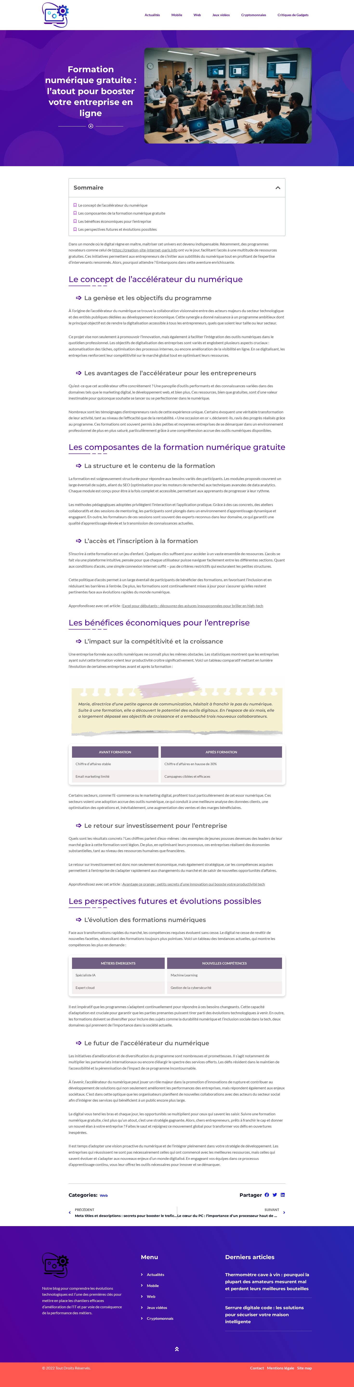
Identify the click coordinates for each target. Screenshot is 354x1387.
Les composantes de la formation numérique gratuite (121, 213)
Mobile (176, 15)
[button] (277, 188)
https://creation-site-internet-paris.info (144, 250)
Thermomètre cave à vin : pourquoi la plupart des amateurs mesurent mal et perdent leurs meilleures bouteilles (267, 1281)
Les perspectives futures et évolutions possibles (117, 229)
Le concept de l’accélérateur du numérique (112, 205)
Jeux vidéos (221, 15)
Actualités (152, 15)
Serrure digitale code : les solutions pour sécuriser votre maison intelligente (264, 1314)
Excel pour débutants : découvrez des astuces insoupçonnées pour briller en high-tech (192, 605)
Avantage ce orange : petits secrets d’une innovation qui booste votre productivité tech (193, 884)
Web (197, 15)
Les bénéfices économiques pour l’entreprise (114, 221)
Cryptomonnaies (253, 15)
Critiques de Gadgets (293, 15)
